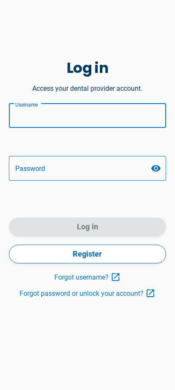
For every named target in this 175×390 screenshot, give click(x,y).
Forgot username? (81, 277)
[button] (156, 168)
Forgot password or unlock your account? (82, 293)
